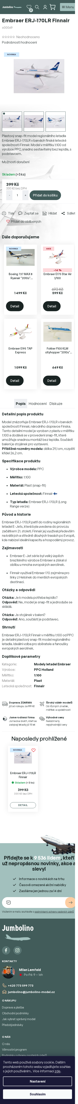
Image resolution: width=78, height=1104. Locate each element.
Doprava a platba (13, 1007)
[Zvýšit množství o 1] (25, 195)
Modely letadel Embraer (52, 664)
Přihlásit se (70, 902)
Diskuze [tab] (55, 403)
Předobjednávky (12, 1025)
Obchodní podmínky (15, 1013)
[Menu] (68, 7)
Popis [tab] (21, 403)
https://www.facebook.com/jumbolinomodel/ (6, 950)
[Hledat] (37, 7)
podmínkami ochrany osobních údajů (54, 911)
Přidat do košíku (45, 195)
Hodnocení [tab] (38, 403)
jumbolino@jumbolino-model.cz (31, 992)
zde (57, 1071)
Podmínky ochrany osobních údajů (24, 1055)
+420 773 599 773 (20, 985)
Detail (14, 306)
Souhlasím (38, 1094)
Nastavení (37, 1081)
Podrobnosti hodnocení (19, 42)
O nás (6, 1044)
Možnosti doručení (15, 162)
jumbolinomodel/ (17, 950)
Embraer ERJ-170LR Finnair (23, 775)
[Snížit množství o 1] (9, 195)
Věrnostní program (14, 1049)
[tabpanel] (23, 779)
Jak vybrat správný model (18, 1019)
